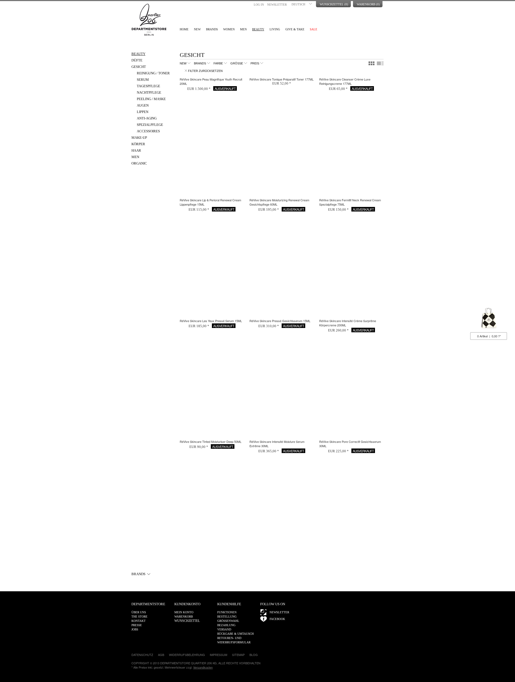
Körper (138, 144)
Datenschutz (142, 654)
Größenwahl (228, 620)
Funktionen (227, 612)
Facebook (277, 619)
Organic (139, 163)
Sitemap (238, 654)
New (197, 29)
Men (243, 29)
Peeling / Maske (151, 99)
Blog (253, 654)
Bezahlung (226, 625)
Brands (212, 29)
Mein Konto (183, 612)
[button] (302, 3)
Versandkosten (203, 667)
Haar (136, 150)
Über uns (138, 612)
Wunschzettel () (334, 4)
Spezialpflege (150, 125)
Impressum (218, 654)
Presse (136, 625)
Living (275, 29)
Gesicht (138, 67)
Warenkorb (488, 319)
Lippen (142, 112)
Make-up (139, 138)
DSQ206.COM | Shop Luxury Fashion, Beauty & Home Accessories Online (149, 20)
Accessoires (148, 131)
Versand (224, 629)
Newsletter (277, 4)
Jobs (134, 629)
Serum (143, 80)
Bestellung (227, 616)
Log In (259, 4)
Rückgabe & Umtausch (235, 633)
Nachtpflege (149, 92)
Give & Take (294, 29)
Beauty (258, 29)
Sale (313, 29)
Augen (143, 105)
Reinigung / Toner (153, 73)
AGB (161, 654)
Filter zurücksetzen (205, 70)
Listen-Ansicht (380, 63)
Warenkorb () (368, 4)
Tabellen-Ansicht (371, 63)
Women (229, 29)
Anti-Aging (147, 118)
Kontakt (138, 620)
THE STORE (139, 616)
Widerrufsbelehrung (187, 654)
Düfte (136, 60)
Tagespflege (148, 86)
